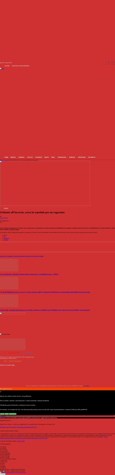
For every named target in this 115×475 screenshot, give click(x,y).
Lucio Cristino (4, 218)
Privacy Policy (21, 441)
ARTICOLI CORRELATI (7, 256)
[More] (45, 248)
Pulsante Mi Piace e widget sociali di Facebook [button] (12, 469)
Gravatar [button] (2, 463)
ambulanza (6, 238)
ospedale (5, 240)
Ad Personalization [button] (5, 453)
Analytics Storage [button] (4, 456)
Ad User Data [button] (3, 450)
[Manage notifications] (3, 471)
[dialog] (57, 401)
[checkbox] (57, 448)
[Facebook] (107, 63)
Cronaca (6, 160)
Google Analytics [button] (4, 431)
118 (4, 237)
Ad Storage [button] (3, 447)
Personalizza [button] (13, 414)
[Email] (39, 248)
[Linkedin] (33, 248)
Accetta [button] (2, 414)
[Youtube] (113, 63)
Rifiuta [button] (7, 414)
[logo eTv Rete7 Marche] (57, 68)
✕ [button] (0, 392)
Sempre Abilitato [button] (13, 431)
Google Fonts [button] (3, 460)
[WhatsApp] (27, 248)
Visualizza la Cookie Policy (8, 427)
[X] (21, 248)
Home (1, 160)
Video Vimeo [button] (3, 459)
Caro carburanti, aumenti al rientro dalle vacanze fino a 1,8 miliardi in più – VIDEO (29, 274)
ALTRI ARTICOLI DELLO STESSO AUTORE (29, 256)
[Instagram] (110, 63)
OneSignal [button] (3, 466)
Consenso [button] (2, 416)
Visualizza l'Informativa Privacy (27, 427)
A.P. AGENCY (86, 385)
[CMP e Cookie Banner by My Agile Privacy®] (13, 472)
